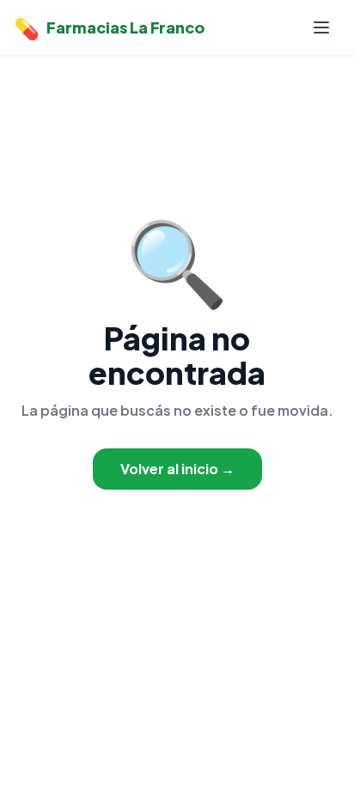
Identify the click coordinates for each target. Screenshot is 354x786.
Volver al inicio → (177, 469)
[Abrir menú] (321, 27)
